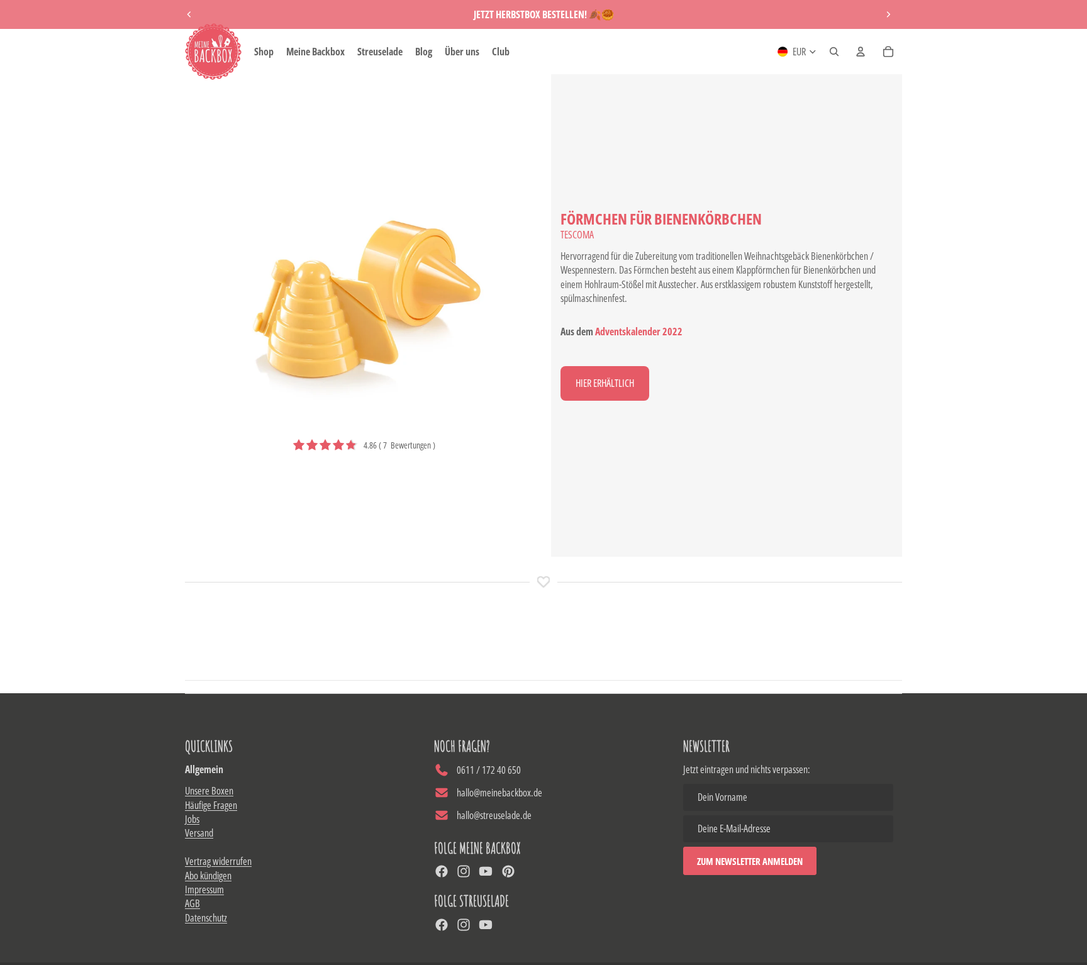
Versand (199, 833)
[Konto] (860, 51)
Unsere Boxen (209, 791)
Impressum (204, 889)
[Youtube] (485, 871)
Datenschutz (206, 918)
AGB (192, 903)
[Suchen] (834, 51)
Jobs (192, 819)
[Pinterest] (508, 871)
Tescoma (577, 235)
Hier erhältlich (605, 383)
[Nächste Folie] (888, 14)
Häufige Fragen (211, 805)
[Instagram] (463, 871)
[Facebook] (441, 871)
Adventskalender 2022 (639, 331)
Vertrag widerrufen (218, 861)
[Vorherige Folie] (189, 14)
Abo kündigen (208, 876)
